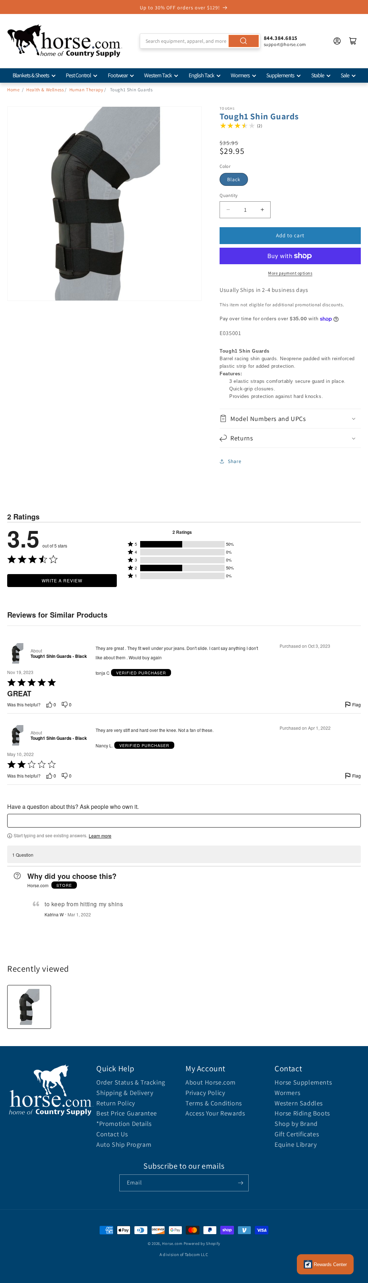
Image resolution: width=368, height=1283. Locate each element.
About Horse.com (210, 1082)
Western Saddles (299, 1103)
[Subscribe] (240, 1182)
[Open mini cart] (353, 41)
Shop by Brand (296, 1123)
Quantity (229, 195)
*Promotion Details (124, 1123)
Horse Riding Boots (302, 1113)
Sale (345, 75)
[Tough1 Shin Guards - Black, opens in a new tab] (17, 653)
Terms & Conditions (213, 1103)
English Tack (201, 75)
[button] (290, 418)
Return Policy (115, 1103)
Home (13, 90)
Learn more (100, 836)
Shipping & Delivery (124, 1093)
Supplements (280, 75)
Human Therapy (86, 90)
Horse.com (172, 1243)
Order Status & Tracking (130, 1082)
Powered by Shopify (202, 1243)
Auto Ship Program (123, 1144)
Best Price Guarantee (126, 1113)
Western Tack (158, 75)
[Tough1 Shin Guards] (29, 1007)
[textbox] (184, 821)
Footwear (118, 75)
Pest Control (78, 75)
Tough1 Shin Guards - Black (59, 656)
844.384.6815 (281, 38)
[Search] (244, 41)
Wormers (240, 75)
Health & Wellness (45, 90)
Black (233, 179)
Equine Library (296, 1144)
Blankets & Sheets (31, 75)
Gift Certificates (297, 1134)
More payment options (290, 273)
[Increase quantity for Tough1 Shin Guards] (262, 209)
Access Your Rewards (215, 1113)
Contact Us (112, 1134)
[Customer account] (337, 41)
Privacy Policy (205, 1093)
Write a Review (62, 580)
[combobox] (200, 41)
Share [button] (234, 461)
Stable (317, 75)
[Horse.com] (64, 41)
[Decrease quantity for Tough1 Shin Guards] (228, 209)
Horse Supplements (303, 1082)
